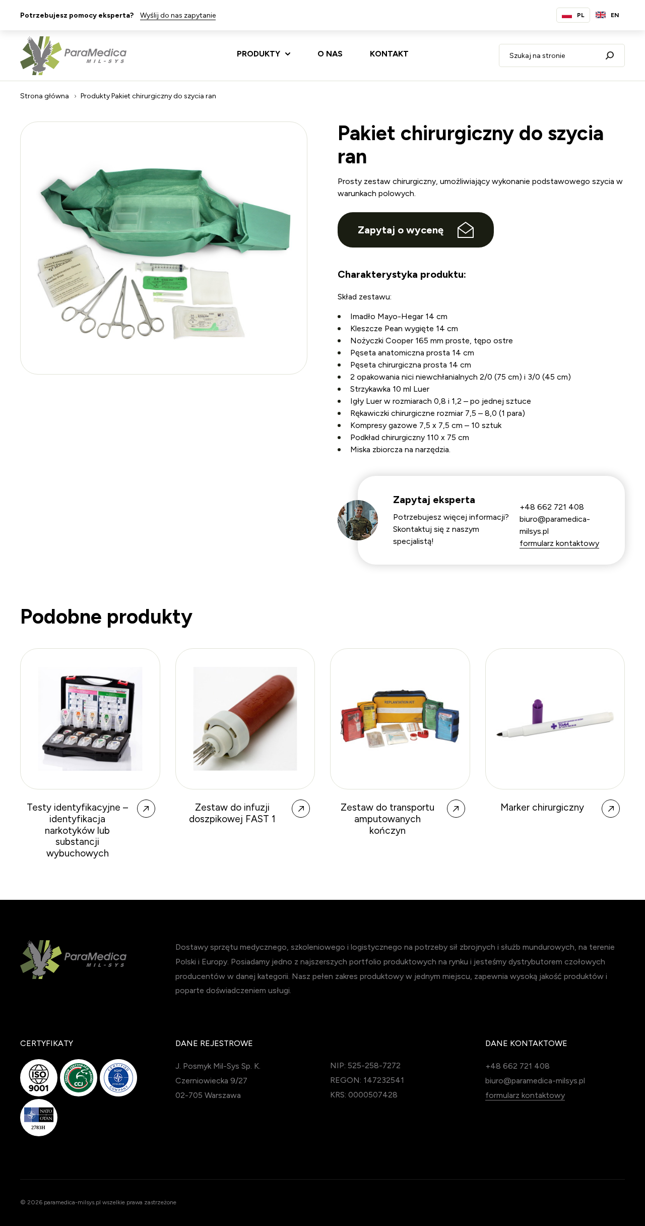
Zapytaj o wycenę (400, 230)
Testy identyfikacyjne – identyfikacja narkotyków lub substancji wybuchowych (77, 830)
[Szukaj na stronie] (610, 55)
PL (581, 15)
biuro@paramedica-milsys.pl (535, 1080)
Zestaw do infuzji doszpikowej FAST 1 (232, 813)
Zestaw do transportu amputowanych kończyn (387, 819)
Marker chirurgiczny (542, 807)
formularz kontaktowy (559, 543)
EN (615, 15)
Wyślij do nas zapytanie (178, 15)
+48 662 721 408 (552, 507)
